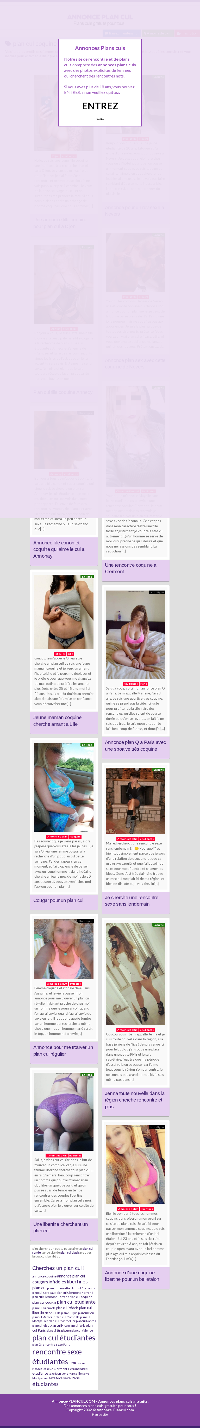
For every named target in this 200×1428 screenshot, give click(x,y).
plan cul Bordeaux (83, 1288)
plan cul (39, 1287)
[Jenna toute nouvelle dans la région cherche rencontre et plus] (135, 975)
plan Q (36, 1344)
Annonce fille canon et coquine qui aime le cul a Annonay (59, 549)
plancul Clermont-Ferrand (75, 1293)
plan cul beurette (58, 1288)
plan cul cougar (44, 1302)
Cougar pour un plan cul (58, 900)
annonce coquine (44, 1276)
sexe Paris (71, 1378)
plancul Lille (53, 1313)
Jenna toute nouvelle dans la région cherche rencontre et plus (135, 1100)
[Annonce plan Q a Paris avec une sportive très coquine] (135, 636)
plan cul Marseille (68, 1317)
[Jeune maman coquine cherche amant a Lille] (64, 613)
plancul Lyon (86, 1313)
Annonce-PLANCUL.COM (73, 1401)
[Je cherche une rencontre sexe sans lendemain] (135, 802)
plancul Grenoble (44, 1308)
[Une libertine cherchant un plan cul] (64, 1113)
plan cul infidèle (67, 1308)
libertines (77, 1281)
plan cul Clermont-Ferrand (50, 1297)
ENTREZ (100, 105)
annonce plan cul (71, 1276)
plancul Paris (76, 1325)
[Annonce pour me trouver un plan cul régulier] (64, 950)
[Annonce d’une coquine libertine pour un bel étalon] (135, 1166)
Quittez (100, 119)
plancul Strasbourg (58, 1330)
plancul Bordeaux (44, 1292)
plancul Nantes (86, 1321)
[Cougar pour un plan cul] (64, 788)
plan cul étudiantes (63, 1337)
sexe (73, 1362)
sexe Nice (56, 1378)
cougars (40, 1281)
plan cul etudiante (76, 1302)
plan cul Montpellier (62, 1321)
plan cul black (69, 1252)
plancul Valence (82, 1330)
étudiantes (45, 1384)
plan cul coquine (81, 1297)
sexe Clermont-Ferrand (63, 1369)
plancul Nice (40, 1325)
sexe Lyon (54, 1373)
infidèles (57, 1281)
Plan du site (100, 1414)
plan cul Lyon (69, 1313)
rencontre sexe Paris (55, 1344)
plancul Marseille (43, 1317)
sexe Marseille (71, 1373)
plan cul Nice (59, 1325)
